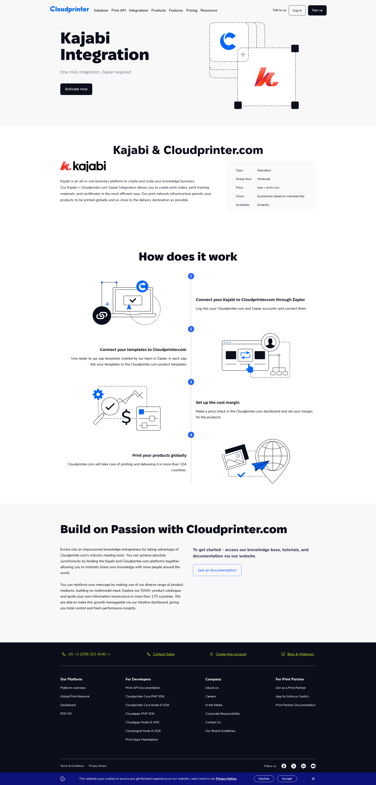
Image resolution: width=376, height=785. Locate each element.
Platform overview (73, 688)
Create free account (231, 654)
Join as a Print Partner (291, 688)
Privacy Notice (97, 766)
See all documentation (217, 570)
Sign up (317, 10)
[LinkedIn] (303, 766)
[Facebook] (283, 766)
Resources (209, 10)
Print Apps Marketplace (142, 739)
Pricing (191, 10)
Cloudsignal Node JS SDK (143, 731)
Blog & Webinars (300, 654)
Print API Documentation (143, 688)
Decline (264, 779)
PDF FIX (66, 714)
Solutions (101, 10)
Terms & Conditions (72, 766)
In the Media (213, 705)
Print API (118, 10)
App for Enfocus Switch (292, 696)
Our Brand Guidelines (220, 731)
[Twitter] (293, 766)
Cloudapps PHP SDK (140, 714)
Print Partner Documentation (296, 705)
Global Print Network (74, 696)
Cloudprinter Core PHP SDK (145, 696)
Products (158, 10)
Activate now (76, 89)
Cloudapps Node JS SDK (142, 722)
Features (176, 10)
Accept (287, 779)
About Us (212, 688)
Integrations (138, 10)
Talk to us (279, 10)
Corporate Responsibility (222, 714)
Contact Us (213, 722)
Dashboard (68, 705)
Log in (297, 10)
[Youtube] (313, 766)
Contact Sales (164, 654)
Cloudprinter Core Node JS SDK (147, 705)
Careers (210, 696)
